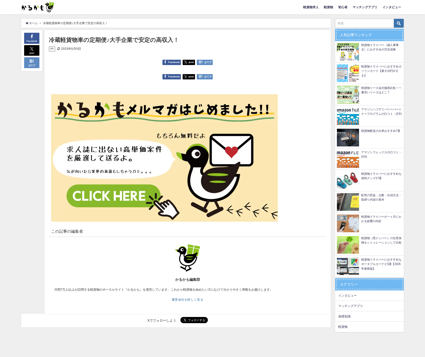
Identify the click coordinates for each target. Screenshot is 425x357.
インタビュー (391, 7)
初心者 (343, 7)
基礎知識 (344, 316)
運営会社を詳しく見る (187, 299)
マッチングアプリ (365, 7)
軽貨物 (328, 7)
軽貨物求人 (311, 7)
